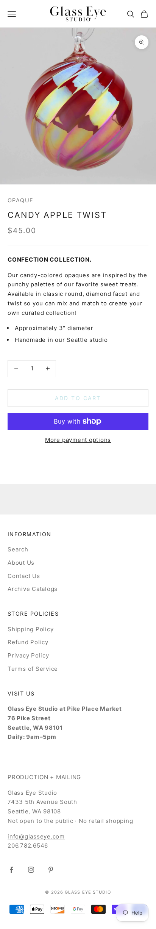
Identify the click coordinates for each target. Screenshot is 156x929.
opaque (21, 200)
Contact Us (24, 576)
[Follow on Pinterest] (51, 869)
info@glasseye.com (36, 836)
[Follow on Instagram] (31, 869)
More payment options (78, 439)
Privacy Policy (28, 655)
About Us (21, 562)
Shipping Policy (30, 629)
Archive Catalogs (33, 588)
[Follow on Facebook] (11, 869)
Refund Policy (28, 642)
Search (18, 549)
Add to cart (78, 398)
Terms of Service (33, 668)
